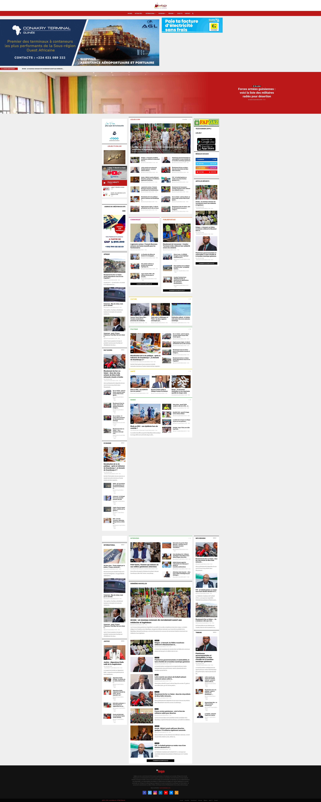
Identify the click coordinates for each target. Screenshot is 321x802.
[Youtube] (166, 792)
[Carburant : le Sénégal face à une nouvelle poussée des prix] (107, 498)
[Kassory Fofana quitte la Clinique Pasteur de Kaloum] (160, 381)
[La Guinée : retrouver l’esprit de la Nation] (199, 715)
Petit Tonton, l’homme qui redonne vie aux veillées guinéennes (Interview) (144, 566)
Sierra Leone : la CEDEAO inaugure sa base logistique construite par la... (181, 256)
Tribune (156, 674)
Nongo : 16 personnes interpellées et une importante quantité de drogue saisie (181, 391)
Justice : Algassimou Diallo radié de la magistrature (114, 663)
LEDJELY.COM (135, 361)
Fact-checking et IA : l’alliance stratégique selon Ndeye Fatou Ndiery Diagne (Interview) (181, 555)
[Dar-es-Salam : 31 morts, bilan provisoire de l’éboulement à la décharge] (107, 417)
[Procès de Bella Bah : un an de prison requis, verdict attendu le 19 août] (107, 716)
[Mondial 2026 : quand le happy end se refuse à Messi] (166, 414)
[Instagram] (155, 792)
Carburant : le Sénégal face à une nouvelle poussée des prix (119, 498)
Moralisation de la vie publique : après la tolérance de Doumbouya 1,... (150, 198)
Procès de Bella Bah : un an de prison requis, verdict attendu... (119, 716)
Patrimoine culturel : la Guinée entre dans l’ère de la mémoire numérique (181, 319)
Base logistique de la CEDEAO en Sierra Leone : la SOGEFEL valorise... (182, 267)
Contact (187, 13)
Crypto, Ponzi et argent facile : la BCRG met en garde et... (119, 509)
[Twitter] (150, 792)
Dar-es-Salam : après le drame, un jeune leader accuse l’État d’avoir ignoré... (181, 198)
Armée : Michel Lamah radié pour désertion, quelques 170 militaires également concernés (150, 179)
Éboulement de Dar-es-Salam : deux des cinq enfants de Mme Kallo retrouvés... (180, 169)
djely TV (179, 13)
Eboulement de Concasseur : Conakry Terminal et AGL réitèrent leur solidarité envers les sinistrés (176, 246)
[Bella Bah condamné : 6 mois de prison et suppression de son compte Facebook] (107, 704)
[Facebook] (144, 792)
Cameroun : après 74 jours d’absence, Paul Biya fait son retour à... (114, 335)
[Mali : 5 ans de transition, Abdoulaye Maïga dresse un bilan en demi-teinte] (107, 520)
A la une (257, 86)
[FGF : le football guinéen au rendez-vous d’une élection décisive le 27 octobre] (165, 180)
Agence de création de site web (114, 209)
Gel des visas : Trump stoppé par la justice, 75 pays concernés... (114, 566)
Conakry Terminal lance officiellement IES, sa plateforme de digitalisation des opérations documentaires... (181, 280)
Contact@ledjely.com (164, 788)
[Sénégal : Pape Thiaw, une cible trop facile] (166, 430)
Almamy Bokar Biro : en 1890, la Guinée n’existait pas (211, 704)
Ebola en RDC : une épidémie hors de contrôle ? (139, 390)
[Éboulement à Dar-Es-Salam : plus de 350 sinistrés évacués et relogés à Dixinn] (165, 209)
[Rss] (176, 792)
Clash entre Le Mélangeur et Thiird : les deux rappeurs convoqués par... (159, 319)
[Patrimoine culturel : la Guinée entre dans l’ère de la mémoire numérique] (181, 309)
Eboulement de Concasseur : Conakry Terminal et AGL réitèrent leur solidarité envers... (181, 188)
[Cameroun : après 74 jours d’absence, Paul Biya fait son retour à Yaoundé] (114, 324)
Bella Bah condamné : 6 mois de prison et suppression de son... (119, 705)
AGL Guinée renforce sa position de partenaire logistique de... (147, 265)
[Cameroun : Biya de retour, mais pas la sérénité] (114, 294)
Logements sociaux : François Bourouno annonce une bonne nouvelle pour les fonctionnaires (149, 188)
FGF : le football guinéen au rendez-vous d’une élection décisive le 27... (179, 179)
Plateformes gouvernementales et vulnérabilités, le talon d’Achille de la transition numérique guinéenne (181, 159)
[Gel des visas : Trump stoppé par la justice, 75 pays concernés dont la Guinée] (114, 556)
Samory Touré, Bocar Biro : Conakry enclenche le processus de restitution (138, 319)
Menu (122, 350)
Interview (161, 13)
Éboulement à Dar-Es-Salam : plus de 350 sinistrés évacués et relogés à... (181, 208)
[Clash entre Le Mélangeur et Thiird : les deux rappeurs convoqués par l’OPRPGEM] (160, 309)
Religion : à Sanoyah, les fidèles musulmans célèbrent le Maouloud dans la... (150, 159)
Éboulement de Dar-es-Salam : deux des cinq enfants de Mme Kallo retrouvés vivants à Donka (113, 374)
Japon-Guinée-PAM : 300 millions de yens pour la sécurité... (147, 275)
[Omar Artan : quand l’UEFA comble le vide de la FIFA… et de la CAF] (166, 407)
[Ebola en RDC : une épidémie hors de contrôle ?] (139, 381)
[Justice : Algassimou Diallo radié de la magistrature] (114, 652)
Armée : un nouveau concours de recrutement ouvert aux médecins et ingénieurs (206, 203)
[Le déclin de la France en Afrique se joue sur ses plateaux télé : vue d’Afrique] (166, 422)
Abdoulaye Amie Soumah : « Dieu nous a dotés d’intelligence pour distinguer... (181, 573)
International (150, 13)
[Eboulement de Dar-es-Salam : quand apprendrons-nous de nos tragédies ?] (166, 360)
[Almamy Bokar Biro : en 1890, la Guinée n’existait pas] (199, 704)
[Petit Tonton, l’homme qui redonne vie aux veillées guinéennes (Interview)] (145, 552)
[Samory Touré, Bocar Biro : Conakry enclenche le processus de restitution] (139, 309)
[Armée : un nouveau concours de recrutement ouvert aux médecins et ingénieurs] (160, 138)
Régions (170, 13)
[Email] (171, 792)
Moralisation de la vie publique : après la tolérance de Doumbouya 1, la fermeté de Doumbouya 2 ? (145, 358)
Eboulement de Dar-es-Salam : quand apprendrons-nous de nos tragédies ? (181, 359)
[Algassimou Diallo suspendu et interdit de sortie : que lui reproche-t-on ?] (107, 692)
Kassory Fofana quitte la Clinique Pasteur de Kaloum (159, 390)
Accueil (130, 13)
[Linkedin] (160, 792)
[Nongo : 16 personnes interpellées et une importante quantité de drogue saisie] (181, 381)
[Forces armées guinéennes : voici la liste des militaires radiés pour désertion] (141, 715)
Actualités (138, 13)
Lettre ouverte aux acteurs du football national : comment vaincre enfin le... (149, 169)
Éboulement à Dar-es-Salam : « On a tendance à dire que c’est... (206, 620)
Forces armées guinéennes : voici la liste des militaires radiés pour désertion (256, 92)
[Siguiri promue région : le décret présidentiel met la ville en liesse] (134, 209)
